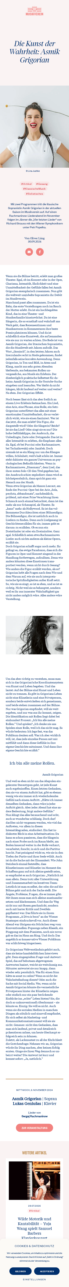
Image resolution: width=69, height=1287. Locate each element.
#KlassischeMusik (34, 188)
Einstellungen (34, 1279)
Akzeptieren (47, 1271)
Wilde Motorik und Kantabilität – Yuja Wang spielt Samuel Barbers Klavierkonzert (34, 1228)
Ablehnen (20, 1271)
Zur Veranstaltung (35, 1128)
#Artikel (26, 184)
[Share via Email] (29, 252)
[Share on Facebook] (40, 252)
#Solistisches (34, 193)
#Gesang (42, 184)
